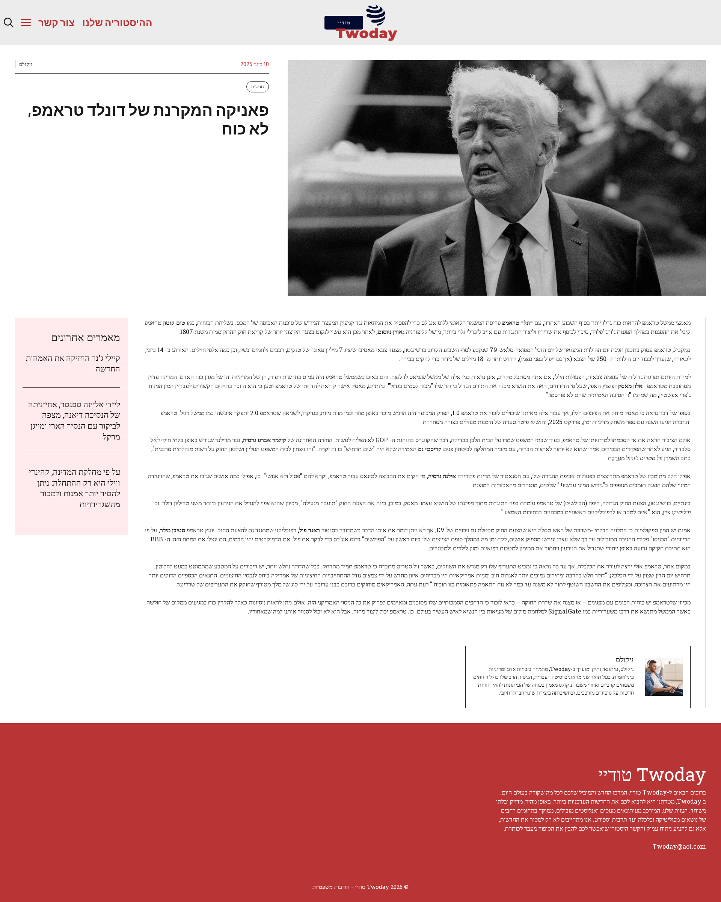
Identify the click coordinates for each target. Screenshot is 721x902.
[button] (8, 22)
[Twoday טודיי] (360, 22)
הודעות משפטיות (331, 886)
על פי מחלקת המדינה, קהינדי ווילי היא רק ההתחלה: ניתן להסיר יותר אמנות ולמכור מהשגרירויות (74, 487)
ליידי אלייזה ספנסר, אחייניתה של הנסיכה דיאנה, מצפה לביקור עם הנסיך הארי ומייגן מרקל (74, 420)
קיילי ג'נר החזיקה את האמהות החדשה (73, 363)
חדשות (257, 86)
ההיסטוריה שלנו (117, 22)
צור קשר (56, 22)
